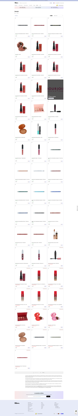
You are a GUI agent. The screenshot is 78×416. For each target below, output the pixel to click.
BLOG (40, 5)
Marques (34, 5)
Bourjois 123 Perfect (48, 387)
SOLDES (37, 5)
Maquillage (16, 5)
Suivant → (43, 372)
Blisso (16, 413)
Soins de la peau (20, 5)
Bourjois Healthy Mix (41, 387)
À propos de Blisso (29, 409)
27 (40, 372)
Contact (28, 410)
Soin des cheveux (26, 5)
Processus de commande (30, 405)
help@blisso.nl (56, 404)
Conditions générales (30, 404)
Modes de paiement (29, 406)
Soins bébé (30, 5)
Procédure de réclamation (30, 408)
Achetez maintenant (51, 98)
